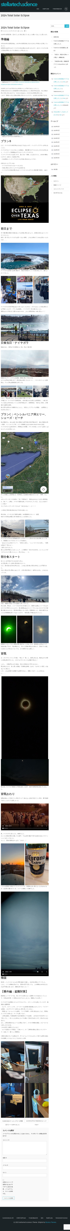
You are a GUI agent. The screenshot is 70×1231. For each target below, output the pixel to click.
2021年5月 (56, 158)
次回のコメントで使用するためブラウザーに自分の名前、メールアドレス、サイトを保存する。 (8, 1187)
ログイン (56, 181)
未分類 (55, 169)
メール (5, 1165)
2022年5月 (56, 150)
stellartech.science (61, 1218)
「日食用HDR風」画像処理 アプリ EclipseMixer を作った (61, 64)
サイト (5, 1172)
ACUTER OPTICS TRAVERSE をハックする (36, 1121)
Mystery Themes (50, 1222)
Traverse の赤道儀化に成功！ (61, 49)
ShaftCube (46, 9)
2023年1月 (56, 146)
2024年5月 (57, 130)
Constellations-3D (8, 1218)
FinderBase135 (57, 9)
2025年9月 (57, 126)
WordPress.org (58, 193)
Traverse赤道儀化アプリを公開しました (61, 42)
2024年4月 (57, 134)
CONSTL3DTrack (21, 1218)
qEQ (38, 9)
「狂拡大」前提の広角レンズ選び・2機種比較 (61, 56)
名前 (5, 1158)
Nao (22, 31)
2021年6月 (57, 154)
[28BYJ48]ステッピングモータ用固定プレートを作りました (13, 1121)
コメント (6, 1140)
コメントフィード (59, 189)
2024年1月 (57, 138)
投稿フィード (57, 185)
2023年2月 (56, 142)
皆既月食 (56, 37)
